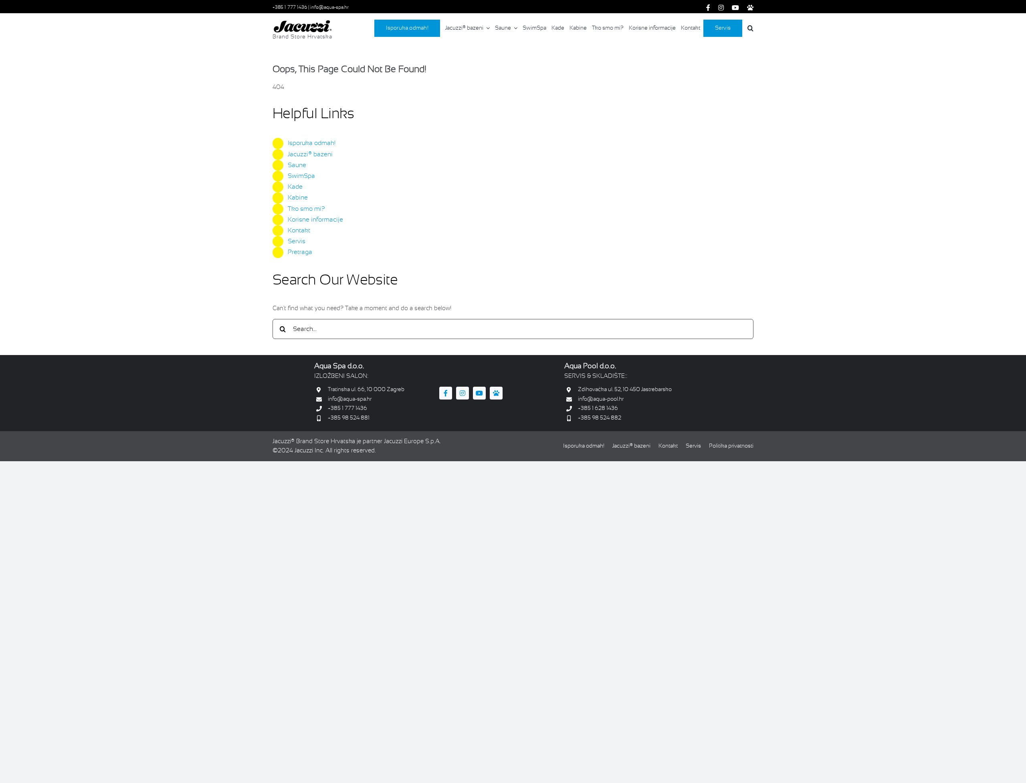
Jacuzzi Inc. (309, 451)
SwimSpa (301, 176)
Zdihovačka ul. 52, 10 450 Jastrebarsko (625, 389)
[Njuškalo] (750, 7)
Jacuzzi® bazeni (310, 154)
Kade (295, 187)
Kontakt (299, 231)
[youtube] (735, 7)
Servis (296, 241)
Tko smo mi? (306, 209)
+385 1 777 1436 (290, 7)
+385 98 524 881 (349, 418)
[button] (749, 28)
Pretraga (300, 252)
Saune (297, 165)
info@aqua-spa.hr (329, 7)
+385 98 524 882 (599, 418)
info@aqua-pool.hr (601, 399)
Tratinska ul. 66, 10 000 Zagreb (366, 389)
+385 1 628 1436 (598, 408)
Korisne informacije (315, 220)
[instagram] (721, 7)
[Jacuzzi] (303, 23)
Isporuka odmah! (311, 143)
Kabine (298, 198)
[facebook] (708, 7)
